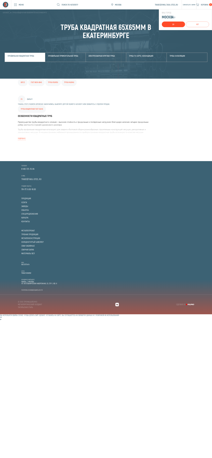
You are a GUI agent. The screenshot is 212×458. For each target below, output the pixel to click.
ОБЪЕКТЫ (25, 210)
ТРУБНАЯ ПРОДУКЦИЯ (29, 234)
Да (173, 24)
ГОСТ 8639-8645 (36, 82)
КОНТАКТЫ (25, 221)
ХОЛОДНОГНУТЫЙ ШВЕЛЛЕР (32, 242)
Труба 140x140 (69, 82)
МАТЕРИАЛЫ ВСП (28, 253)
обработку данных (85, 315)
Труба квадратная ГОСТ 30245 (32, 109)
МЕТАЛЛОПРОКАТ (28, 230)
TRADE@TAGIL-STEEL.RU (31, 179)
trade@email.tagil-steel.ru (166, 4)
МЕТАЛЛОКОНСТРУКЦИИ (30, 238)
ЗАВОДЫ (24, 206)
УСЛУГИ (24, 202)
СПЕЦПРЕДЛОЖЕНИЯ (29, 214)
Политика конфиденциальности (32, 290)
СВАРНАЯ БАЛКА (27, 250)
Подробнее (22, 138)
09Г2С (23, 82)
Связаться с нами (189, 5)
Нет (197, 24)
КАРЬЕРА (24, 218)
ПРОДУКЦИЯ (26, 198)
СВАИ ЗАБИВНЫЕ (28, 246)
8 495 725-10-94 (27, 169)
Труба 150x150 (53, 82)
